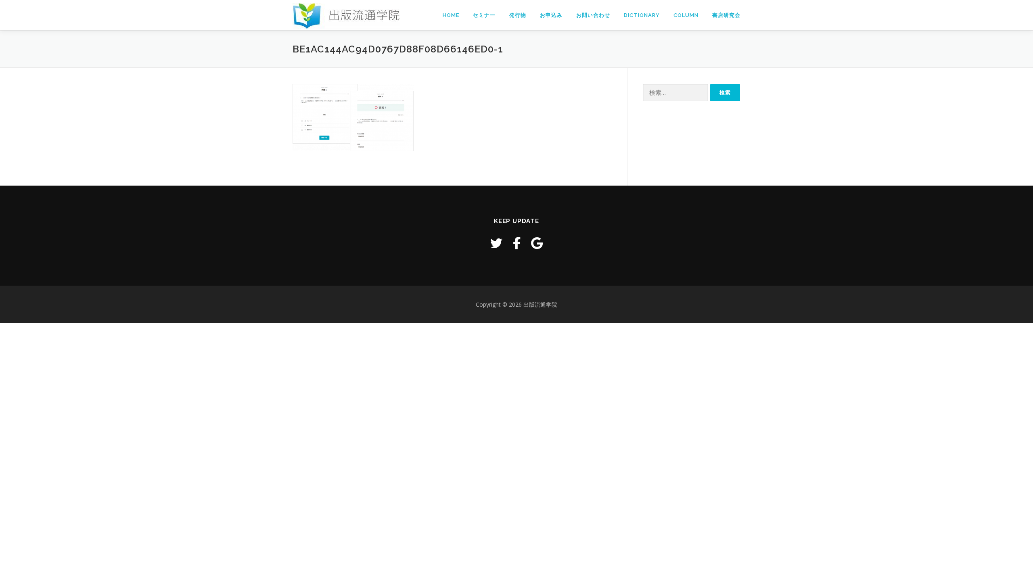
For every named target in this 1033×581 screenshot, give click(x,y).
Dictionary (642, 15)
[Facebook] (517, 243)
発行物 (517, 15)
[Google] (537, 243)
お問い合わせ (593, 15)
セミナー (484, 15)
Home (451, 15)
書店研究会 (726, 15)
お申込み (551, 15)
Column (685, 15)
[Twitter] (496, 243)
